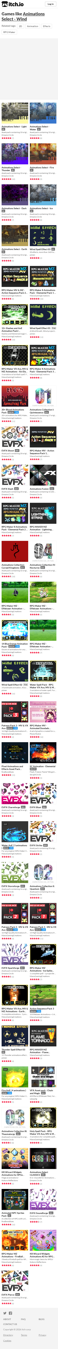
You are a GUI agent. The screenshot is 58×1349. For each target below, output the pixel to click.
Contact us (10, 1324)
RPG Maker (9, 32)
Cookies (7, 1340)
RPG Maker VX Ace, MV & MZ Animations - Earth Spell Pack (15, 1011)
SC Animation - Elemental (42, 766)
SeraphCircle (35, 774)
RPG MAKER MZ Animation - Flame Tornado (39, 1052)
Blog (41, 1319)
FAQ (23, 1319)
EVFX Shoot (8, 450)
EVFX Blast (35, 807)
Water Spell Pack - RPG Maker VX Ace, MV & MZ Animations (42, 687)
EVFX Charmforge (11, 807)
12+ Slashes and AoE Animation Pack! (12, 329)
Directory (8, 1335)
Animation (32, 26)
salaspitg (33, 1099)
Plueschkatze (35, 734)
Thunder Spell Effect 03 (13, 1049)
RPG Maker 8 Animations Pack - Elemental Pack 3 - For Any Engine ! (42, 371)
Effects (46, 26)
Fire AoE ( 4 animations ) (14, 1090)
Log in (51, 4)
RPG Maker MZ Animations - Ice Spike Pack (41, 971)
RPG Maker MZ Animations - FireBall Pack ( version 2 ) (12, 1256)
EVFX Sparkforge (10, 968)
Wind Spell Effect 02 (12, 684)
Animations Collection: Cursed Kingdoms (13, 566)
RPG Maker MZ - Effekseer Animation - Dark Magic (13, 608)
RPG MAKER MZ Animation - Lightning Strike (41, 529)
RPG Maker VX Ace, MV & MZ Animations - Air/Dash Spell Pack (15, 371)
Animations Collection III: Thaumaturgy (14, 1132)
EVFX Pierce (8, 1294)
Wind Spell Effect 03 (40, 249)
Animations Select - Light (14, 126)
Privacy (42, 1335)
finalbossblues (8, 772)
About (7, 1319)
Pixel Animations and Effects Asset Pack (12, 767)
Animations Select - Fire (42, 167)
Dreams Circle (8, 135)
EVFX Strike (36, 845)
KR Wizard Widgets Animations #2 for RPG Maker (41, 1256)
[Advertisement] (29, 69)
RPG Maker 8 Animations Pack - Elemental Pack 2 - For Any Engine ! (14, 529)
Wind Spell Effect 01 (40, 328)
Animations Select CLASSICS (39, 1173)
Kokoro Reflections (10, 1180)
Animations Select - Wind (23, 16)
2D (20, 26)
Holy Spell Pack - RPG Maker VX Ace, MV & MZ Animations (42, 1134)
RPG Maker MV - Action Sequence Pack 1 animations (42, 453)
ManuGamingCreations (11, 295)
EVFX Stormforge (10, 886)
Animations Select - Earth (14, 249)
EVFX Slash (7, 488)
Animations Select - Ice (41, 208)
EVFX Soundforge (39, 1213)
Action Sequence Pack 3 (42, 1008)
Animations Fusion (39, 488)
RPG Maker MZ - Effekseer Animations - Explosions (41, 608)
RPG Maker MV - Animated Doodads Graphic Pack (39, 728)
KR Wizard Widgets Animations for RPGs (12, 1173)
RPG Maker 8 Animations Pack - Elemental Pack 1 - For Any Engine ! (42, 293)
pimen (32, 255)
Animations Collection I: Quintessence (42, 411)
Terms (24, 1335)
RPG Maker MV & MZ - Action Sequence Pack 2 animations (14, 293)
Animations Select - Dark (14, 208)
